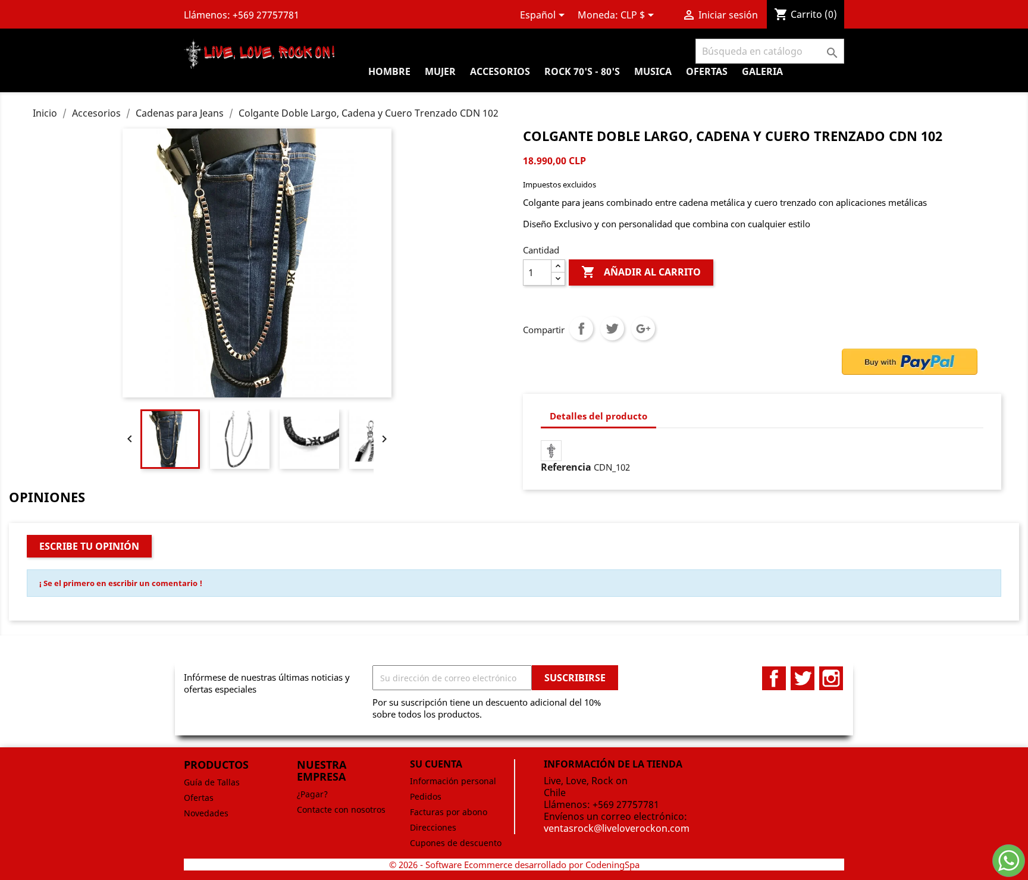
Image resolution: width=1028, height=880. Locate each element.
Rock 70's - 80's (582, 71)
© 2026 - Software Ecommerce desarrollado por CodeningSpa (514, 864)
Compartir (581, 328)
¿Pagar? (312, 794)
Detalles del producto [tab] (598, 416)
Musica (653, 71)
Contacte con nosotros (341, 809)
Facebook (774, 678)
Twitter (802, 678)
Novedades (206, 813)
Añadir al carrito (641, 272)
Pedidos (425, 796)
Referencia (566, 467)
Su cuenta (436, 764)
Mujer (440, 71)
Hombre (389, 71)
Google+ (643, 328)
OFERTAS (707, 71)
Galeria (762, 71)
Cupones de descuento (456, 842)
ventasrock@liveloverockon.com (616, 828)
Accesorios (500, 71)
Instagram (831, 678)
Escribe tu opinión (89, 546)
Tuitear (612, 328)
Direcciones (433, 827)
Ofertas (199, 797)
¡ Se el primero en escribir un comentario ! (120, 583)
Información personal (453, 781)
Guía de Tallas (212, 782)
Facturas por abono (448, 812)
